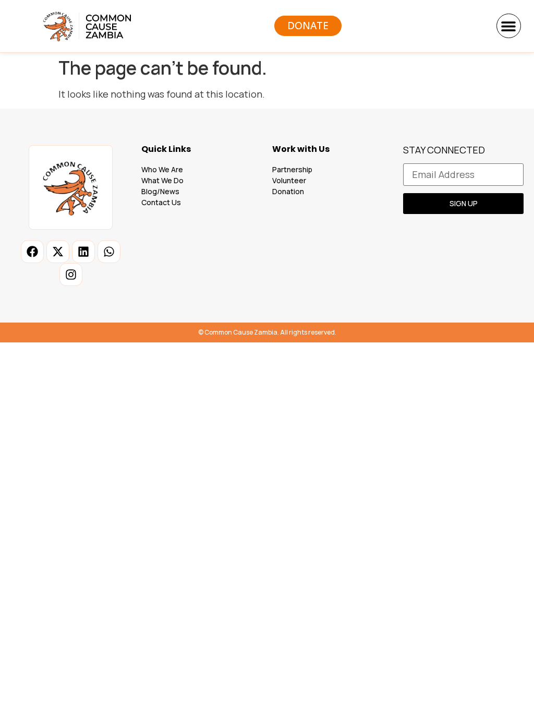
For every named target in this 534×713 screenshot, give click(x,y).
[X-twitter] (57, 251)
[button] (508, 26)
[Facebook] (32, 251)
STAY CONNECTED (444, 150)
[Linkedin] (83, 251)
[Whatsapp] (109, 251)
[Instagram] (70, 274)
